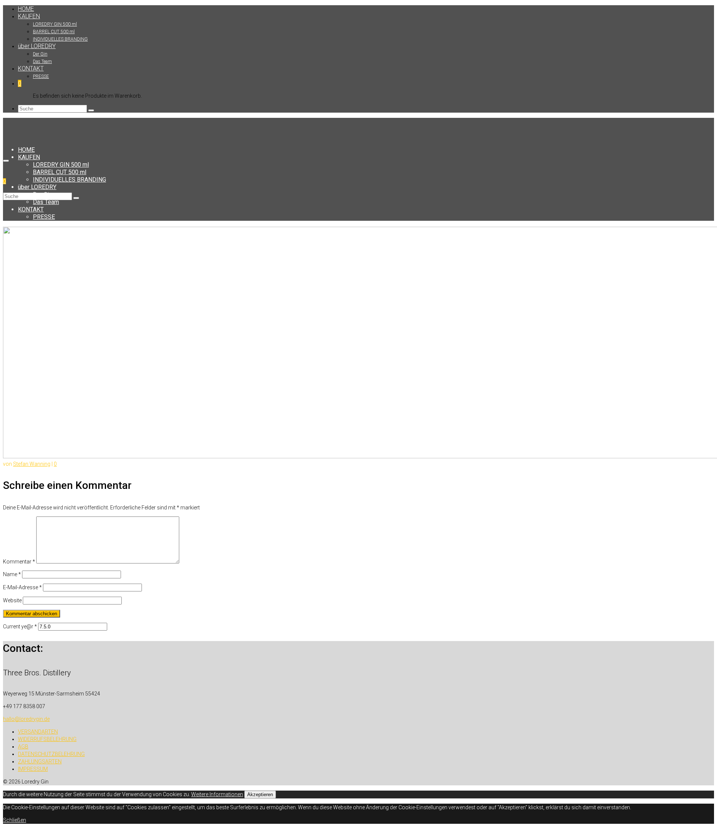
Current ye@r (20, 626)
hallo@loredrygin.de (26, 719)
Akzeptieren (260, 794)
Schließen (14, 820)
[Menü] (6, 161)
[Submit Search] (91, 110)
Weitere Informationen (217, 794)
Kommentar (19, 562)
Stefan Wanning (31, 464)
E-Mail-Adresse (22, 587)
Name (12, 574)
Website (12, 600)
